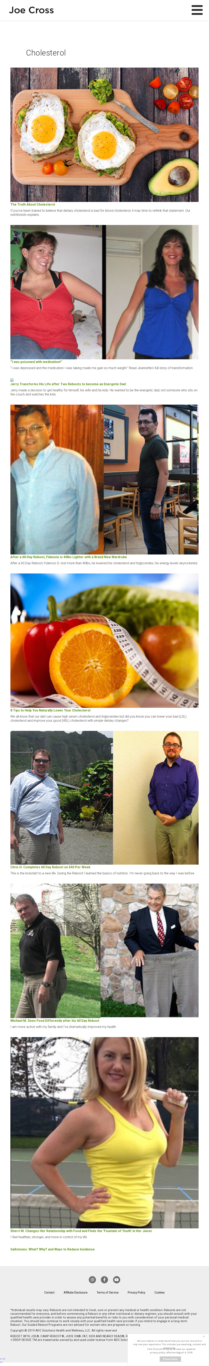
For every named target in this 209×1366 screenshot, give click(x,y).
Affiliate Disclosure (76, 1292)
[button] (169, 1344)
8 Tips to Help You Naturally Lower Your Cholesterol (50, 710)
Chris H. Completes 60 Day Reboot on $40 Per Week (50, 867)
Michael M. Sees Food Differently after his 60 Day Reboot (54, 1021)
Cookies (160, 1292)
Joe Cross (31, 10)
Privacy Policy (136, 1292)
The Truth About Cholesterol (32, 204)
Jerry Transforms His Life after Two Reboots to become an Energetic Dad (68, 384)
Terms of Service (108, 1292)
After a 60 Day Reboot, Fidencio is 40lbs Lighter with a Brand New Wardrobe (68, 557)
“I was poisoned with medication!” (36, 362)
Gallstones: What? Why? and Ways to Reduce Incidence (52, 1249)
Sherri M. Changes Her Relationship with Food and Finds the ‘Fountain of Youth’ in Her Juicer (81, 1231)
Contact (49, 1292)
